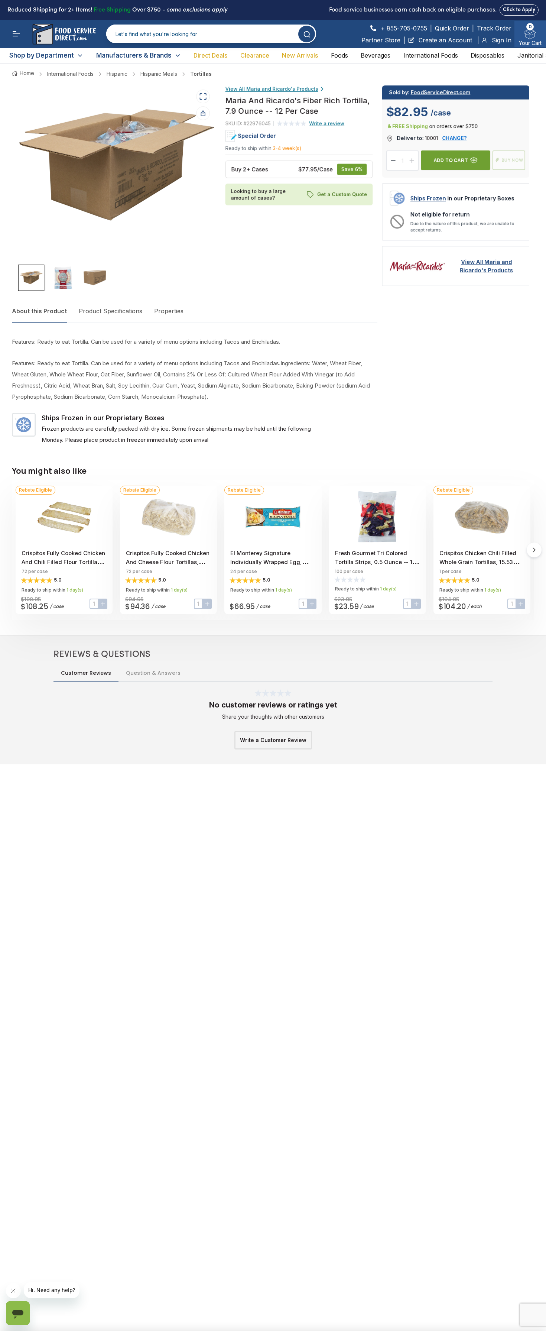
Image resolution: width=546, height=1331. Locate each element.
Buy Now (512, 160)
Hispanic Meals (158, 74)
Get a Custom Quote (342, 194)
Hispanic (117, 74)
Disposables (487, 55)
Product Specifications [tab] (110, 311)
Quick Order (452, 28)
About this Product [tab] (39, 311)
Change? (454, 138)
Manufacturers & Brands (134, 55)
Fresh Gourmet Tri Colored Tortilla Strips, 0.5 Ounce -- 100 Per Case (377, 562)
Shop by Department (41, 55)
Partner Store (380, 40)
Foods (339, 55)
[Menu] (16, 33)
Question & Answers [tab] (153, 673)
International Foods (430, 55)
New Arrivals (300, 55)
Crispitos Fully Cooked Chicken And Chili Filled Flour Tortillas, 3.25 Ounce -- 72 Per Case (63, 562)
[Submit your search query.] (306, 34)
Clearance (254, 55)
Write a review (327, 123)
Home (27, 73)
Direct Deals (210, 55)
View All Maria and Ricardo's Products (271, 89)
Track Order (494, 28)
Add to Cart (451, 160)
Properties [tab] (168, 311)
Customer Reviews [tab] (86, 673)
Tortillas (201, 74)
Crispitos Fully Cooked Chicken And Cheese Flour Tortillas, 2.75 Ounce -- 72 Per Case (167, 562)
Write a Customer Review (273, 740)
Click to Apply (519, 10)
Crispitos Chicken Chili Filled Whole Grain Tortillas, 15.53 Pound (477, 562)
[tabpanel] (194, 391)
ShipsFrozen (428, 198)
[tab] (31, 278)
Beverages (375, 55)
